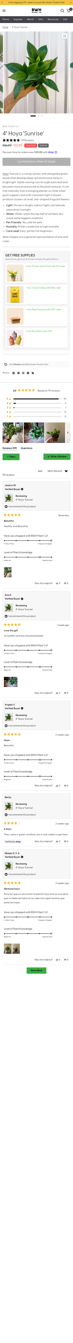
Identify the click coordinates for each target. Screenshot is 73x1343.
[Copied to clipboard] (33, 373)
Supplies (18, 19)
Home (5, 27)
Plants (6, 19)
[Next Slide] (67, 432)
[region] (36, 432)
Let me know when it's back (36, 161)
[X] (18, 373)
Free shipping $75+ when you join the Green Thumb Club (36, 3)
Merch (30, 19)
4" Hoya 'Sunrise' (24, 500)
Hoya (6, 173)
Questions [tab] (26, 449)
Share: (6, 373)
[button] (18, 140)
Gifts (40, 19)
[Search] (62, 10)
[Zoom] (64, 36)
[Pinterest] (23, 373)
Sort (40, 471)
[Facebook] (14, 373)
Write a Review (59, 457)
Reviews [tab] (10, 449)
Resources (53, 19)
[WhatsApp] (28, 373)
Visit (65, 19)
